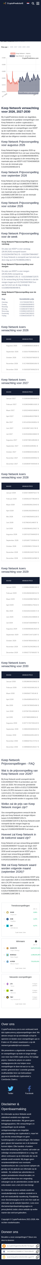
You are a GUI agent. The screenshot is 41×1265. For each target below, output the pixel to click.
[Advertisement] (20, 22)
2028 (19, 47)
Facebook (29, 1093)
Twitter (10, 1093)
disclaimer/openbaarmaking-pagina (15, 1206)
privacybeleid (6, 1209)
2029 (24, 47)
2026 (11, 47)
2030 (28, 47)
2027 (15, 47)
